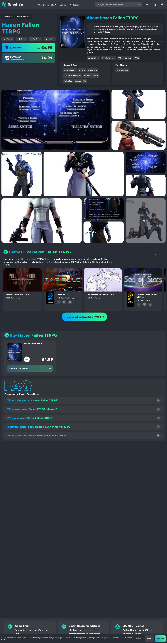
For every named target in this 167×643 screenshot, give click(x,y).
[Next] (162, 254)
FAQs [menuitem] (136, 58)
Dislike (51, 39)
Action (82, 70)
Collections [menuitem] (75, 5)
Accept (160, 638)
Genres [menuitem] (63, 5)
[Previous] (155, 254)
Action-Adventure (72, 75)
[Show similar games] (34, 272)
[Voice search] (139, 4)
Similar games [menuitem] (108, 58)
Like (37, 39)
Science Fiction (91, 75)
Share (23, 39)
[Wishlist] (154, 4)
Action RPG (80, 81)
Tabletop (68, 81)
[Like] (19, 272)
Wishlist (9, 39)
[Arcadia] (147, 4)
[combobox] (113, 4)
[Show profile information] (162, 4)
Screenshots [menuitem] (93, 58)
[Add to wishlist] (11, 272)
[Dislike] (26, 272)
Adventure (92, 70)
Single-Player (122, 70)
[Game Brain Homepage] (12, 4)
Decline (149, 638)
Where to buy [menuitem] (124, 58)
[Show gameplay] (69, 272)
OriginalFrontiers (23, 16)
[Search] (134, 4)
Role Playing (70, 70)
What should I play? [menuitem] (46, 5)
